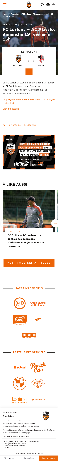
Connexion (47, 5)
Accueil (6, 14)
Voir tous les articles (29, 263)
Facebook (28, 125)
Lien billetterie (11, 109)
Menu (5, 4)
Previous (5, 223)
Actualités (15, 14)
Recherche (42, 5)
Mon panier (52, 5)
